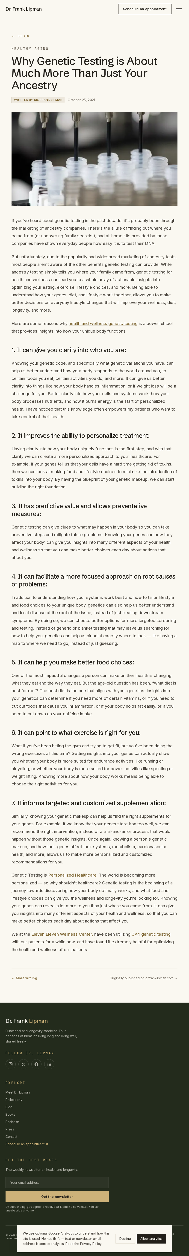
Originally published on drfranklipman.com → (143, 978)
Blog (9, 1107)
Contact (11, 1137)
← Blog (21, 36)
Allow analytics (151, 1239)
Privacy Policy (90, 1244)
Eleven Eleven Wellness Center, (62, 934)
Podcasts (13, 1122)
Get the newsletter (57, 1197)
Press (10, 1129)
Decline (125, 1239)
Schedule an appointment (145, 9)
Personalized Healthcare (72, 874)
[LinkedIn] (49, 1064)
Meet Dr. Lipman (18, 1092)
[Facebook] (36, 1064)
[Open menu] (178, 9)
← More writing (24, 978)
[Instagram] (11, 1064)
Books (10, 1114)
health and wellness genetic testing (103, 323)
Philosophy (14, 1100)
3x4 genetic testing (151, 934)
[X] (23, 1064)
